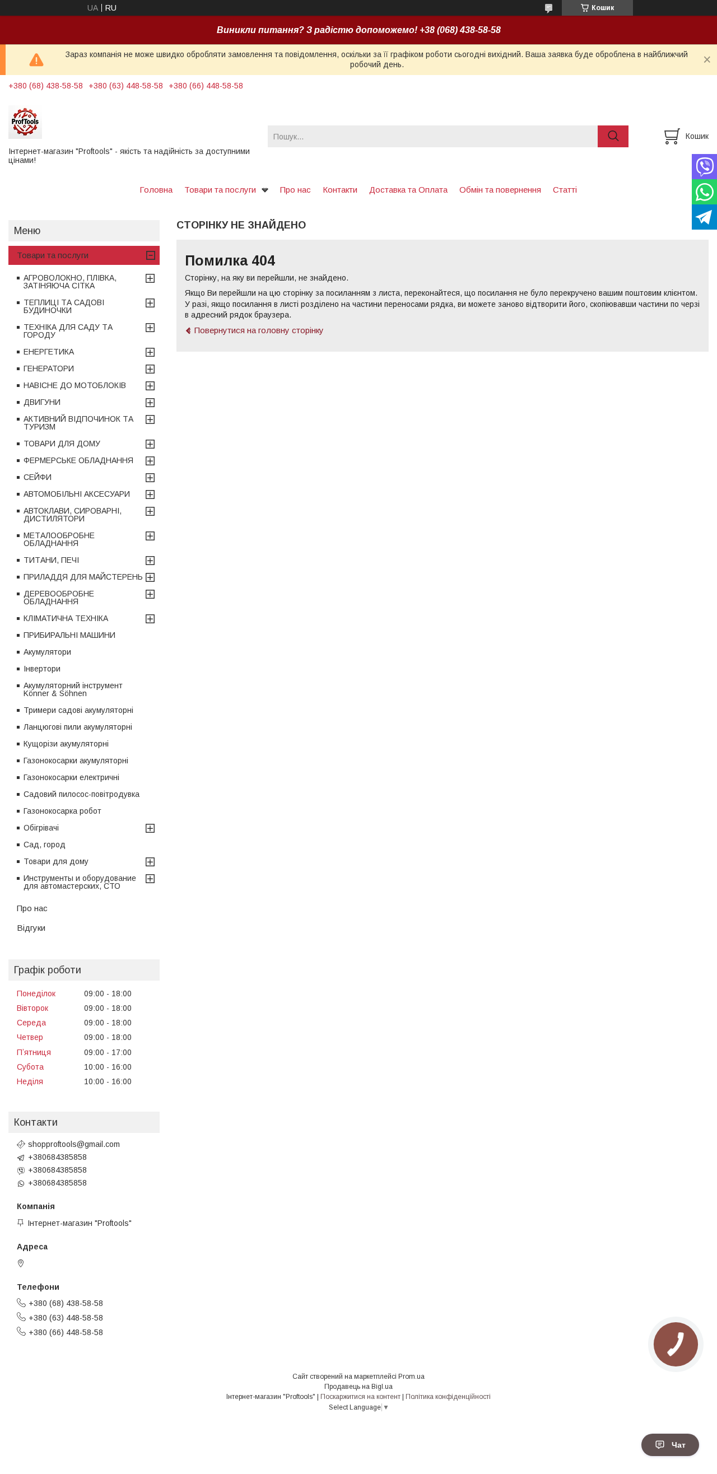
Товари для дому (56, 861)
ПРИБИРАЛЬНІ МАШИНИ (69, 635)
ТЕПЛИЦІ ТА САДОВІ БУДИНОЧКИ (64, 306)
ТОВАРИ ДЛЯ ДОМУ (62, 443)
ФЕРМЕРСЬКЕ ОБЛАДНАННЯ (78, 460)
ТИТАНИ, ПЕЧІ (51, 560)
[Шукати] (613, 136)
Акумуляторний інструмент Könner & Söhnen (73, 689)
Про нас (295, 189)
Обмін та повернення (500, 189)
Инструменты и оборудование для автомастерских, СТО (80, 882)
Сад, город (45, 844)
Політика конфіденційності (448, 1397)
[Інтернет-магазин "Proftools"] (131, 121)
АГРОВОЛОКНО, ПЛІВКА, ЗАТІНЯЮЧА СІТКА (70, 281)
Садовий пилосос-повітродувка (81, 794)
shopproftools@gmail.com (74, 1144)
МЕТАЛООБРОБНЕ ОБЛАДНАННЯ (59, 539)
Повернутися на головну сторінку (259, 330)
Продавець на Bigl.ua (358, 1387)
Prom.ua (411, 1376)
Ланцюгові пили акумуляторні (78, 726)
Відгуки (31, 927)
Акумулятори (47, 651)
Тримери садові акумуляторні (78, 710)
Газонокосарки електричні (71, 777)
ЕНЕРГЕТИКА (49, 351)
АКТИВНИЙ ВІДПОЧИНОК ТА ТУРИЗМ (78, 422)
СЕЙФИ (38, 477)
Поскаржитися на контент (360, 1397)
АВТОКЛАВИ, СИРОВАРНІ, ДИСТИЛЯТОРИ (73, 514)
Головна (156, 189)
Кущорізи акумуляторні (66, 743)
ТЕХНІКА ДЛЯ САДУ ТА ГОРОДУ (68, 331)
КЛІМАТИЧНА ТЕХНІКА (66, 618)
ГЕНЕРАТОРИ (49, 368)
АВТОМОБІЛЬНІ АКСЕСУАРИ (77, 493)
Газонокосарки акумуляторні (76, 760)
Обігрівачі (41, 827)
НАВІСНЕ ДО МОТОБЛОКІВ (75, 385)
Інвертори (42, 668)
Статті (565, 189)
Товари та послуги (220, 189)
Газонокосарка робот (62, 810)
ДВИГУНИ (42, 402)
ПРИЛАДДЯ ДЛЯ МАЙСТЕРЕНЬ (83, 576)
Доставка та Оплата (408, 189)
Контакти (340, 189)
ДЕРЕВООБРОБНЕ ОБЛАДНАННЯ (59, 597)
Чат (679, 1444)
